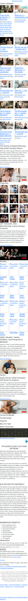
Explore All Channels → (6, 245)
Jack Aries (20, 119)
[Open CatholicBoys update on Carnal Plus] (6, 66)
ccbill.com (20, 579)
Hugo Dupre (3, 140)
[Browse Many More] (24, 218)
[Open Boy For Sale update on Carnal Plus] (6, 45)
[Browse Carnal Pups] (4, 218)
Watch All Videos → (5, 167)
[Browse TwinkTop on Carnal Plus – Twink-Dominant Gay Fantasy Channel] (24, 208)
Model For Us (9, 586)
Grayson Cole (9, 95)
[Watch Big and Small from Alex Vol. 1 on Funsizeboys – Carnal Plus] (21, 84)
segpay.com (5, 579)
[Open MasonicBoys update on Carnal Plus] (21, 66)
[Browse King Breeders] (14, 218)
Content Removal (19, 586)
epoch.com (12, 579)
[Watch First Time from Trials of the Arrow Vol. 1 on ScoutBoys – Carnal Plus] (6, 9)
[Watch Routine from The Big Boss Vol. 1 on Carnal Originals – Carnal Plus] (21, 125)
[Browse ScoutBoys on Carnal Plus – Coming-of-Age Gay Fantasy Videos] (24, 199)
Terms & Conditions (15, 585)
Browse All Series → (6, 399)
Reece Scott (8, 31)
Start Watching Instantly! (7, 438)
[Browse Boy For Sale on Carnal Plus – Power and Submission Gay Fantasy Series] (14, 199)
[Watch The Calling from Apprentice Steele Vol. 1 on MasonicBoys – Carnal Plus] (21, 61)
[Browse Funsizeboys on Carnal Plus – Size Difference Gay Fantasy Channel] (14, 189)
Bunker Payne (24, 117)
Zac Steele (3, 33)
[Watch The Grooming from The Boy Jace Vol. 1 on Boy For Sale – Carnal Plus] (6, 41)
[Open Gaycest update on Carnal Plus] (21, 45)
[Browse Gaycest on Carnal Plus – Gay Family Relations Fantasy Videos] (4, 189)
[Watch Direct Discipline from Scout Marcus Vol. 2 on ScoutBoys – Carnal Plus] (6, 104)
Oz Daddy (7, 29)
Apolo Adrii (8, 138)
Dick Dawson (9, 54)
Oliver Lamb (3, 97)
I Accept (2, 560)
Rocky (2, 99)
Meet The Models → (6, 359)
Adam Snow (3, 23)
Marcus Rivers (7, 119)
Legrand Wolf (4, 27)
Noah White (20, 22)
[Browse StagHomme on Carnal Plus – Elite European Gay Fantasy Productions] (4, 208)
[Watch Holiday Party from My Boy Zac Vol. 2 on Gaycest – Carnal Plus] (21, 41)
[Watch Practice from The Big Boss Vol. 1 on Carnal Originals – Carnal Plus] (6, 84)
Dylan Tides (7, 25)
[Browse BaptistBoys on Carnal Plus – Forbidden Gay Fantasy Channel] (24, 189)
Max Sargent (3, 76)
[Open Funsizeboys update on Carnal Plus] (21, 13)
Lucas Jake (23, 74)
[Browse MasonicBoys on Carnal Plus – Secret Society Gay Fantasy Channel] (14, 208)
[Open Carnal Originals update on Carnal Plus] (6, 88)
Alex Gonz (23, 95)
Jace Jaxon (5, 55)
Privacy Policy (4, 585)
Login (15, 1)
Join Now (20, 1)
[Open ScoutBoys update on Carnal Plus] (6, 13)
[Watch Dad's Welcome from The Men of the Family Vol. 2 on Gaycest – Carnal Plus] (6, 125)
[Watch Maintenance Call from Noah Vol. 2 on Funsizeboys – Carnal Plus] (21, 9)
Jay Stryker (23, 20)
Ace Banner (8, 22)
